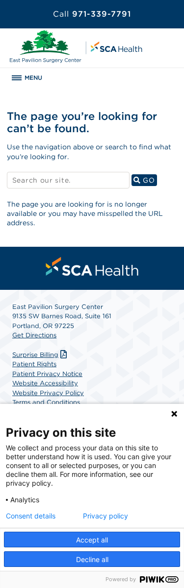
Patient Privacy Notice (47, 373)
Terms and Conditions (46, 402)
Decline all (92, 559)
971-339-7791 (92, 14)
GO (149, 180)
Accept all (92, 540)
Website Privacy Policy (48, 393)
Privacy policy (105, 516)
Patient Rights (34, 364)
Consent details (30, 516)
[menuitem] (92, 266)
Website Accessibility (45, 383)
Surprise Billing (35, 354)
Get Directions (34, 335)
